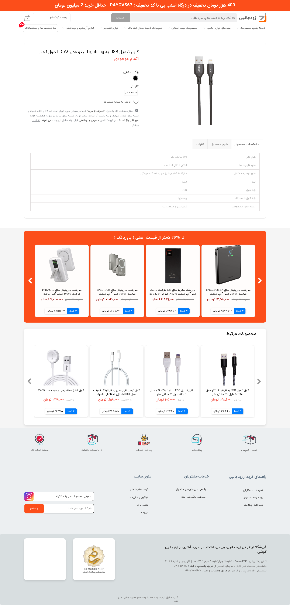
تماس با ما (142, 505)
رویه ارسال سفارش (253, 497)
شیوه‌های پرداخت (253, 505)
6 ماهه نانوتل (131, 92)
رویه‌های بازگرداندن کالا (194, 497)
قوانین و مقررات (139, 497)
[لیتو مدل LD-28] (204, 85)
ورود (64, 17)
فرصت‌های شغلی (139, 489)
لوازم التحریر (111, 28)
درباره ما (144, 512)
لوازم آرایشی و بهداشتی (80, 28)
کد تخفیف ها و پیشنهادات (40, 28)
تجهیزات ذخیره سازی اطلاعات (145, 28)
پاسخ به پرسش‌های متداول (191, 489)
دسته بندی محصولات (252, 28)
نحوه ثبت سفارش (253, 490)
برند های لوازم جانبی (219, 28)
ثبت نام (54, 17)
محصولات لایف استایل (184, 28)
